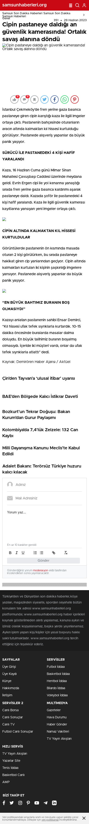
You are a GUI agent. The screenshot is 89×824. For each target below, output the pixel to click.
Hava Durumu (57, 717)
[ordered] (35, 552)
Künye (6, 681)
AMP (6, 782)
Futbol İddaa (56, 666)
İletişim (7, 695)
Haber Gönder (57, 724)
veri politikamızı (50, 819)
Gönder (44, 560)
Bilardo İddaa (56, 688)
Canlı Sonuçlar (12, 717)
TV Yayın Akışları (59, 738)
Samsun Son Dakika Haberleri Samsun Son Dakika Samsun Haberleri (36, 15)
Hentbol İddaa (57, 681)
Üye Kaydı (9, 674)
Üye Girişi (9, 666)
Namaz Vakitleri (58, 731)
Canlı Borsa (10, 710)
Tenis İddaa (10, 768)
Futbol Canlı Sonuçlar (17, 731)
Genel (6, 18)
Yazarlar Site (11, 760)
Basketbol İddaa (58, 674)
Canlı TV (8, 724)
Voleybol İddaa (57, 695)
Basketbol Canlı (13, 775)
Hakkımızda (10, 688)
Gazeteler (54, 710)
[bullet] (41, 552)
